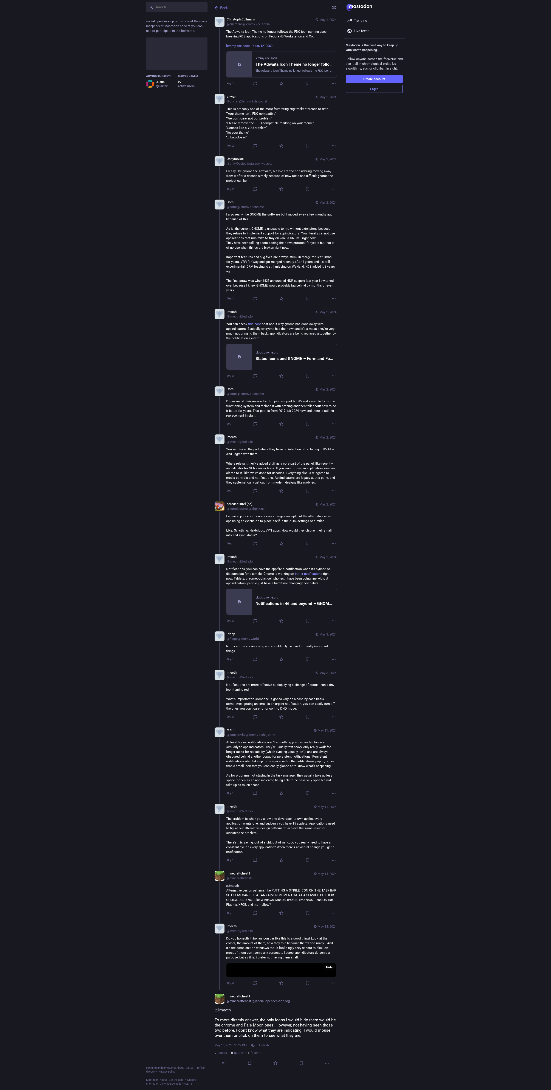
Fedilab (264, 1045)
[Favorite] (281, 83)
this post (254, 324)
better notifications (308, 574)
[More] (333, 83)
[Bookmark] (307, 83)
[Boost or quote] (255, 83)
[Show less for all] (334, 7)
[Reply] (224, 1063)
